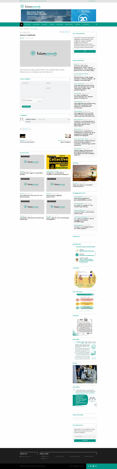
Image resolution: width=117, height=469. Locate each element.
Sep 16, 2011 (29, 140)
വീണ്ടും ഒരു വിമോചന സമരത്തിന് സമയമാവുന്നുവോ (82, 185)
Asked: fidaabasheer (79, 84)
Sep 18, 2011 (68, 140)
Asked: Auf (76, 64)
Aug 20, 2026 (86, 93)
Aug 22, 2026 (84, 64)
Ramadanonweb (69, 24)
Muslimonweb (59, 24)
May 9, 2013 (56, 216)
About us (44, 458)
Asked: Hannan (77, 93)
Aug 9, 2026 (92, 139)
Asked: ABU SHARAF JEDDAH (81, 74)
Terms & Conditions (74, 466)
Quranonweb (27, 24)
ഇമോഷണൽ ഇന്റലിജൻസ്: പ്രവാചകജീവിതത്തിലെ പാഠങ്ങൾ (83, 199)
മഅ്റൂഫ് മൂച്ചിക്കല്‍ (78, 197)
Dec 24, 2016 (63, 171)
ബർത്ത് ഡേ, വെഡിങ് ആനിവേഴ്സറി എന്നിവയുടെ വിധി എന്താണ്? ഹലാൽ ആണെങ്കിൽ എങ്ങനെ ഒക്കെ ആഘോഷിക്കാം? (84, 124)
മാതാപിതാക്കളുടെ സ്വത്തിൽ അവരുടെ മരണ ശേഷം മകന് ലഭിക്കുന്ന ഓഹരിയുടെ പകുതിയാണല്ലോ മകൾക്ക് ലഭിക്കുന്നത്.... (84, 143)
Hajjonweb (77, 24)
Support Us (45, 456)
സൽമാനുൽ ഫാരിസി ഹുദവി (80, 217)
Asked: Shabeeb (78, 102)
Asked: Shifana (77, 129)
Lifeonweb (51, 24)
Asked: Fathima (78, 149)
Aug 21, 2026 (89, 83)
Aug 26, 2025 (92, 217)
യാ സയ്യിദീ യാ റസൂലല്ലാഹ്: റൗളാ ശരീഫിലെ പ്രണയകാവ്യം (83, 206)
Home (21, 28)
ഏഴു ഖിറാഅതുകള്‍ (65, 142)
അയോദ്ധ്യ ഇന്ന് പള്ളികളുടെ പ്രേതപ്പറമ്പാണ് (54, 196)
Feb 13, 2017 (30, 193)
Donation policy (89, 456)
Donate (82, 466)
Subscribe (85, 440)
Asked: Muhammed (78, 119)
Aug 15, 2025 (82, 183)
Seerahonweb (36, 24)
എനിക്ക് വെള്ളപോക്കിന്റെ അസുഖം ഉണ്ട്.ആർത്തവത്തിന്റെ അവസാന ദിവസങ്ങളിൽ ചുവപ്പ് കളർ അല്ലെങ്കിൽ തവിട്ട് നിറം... (84, 153)
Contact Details (75, 456)
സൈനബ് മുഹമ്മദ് (78, 203)
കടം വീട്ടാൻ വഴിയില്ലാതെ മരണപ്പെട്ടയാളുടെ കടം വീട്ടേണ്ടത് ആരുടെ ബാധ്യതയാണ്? (83, 97)
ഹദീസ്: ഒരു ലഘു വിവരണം (27, 142)
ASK (85, 51)
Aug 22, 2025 (87, 225)
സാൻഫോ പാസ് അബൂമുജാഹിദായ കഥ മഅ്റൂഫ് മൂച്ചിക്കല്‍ (83, 227)
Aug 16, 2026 (87, 101)
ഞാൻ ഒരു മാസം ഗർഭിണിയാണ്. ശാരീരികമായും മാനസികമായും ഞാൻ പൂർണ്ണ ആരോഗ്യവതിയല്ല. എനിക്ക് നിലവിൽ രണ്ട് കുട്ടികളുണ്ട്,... (84, 133)
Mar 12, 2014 (56, 193)
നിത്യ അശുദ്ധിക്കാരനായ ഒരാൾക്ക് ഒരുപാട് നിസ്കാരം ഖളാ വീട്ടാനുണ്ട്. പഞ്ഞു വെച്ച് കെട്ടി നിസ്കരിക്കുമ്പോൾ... (84, 115)
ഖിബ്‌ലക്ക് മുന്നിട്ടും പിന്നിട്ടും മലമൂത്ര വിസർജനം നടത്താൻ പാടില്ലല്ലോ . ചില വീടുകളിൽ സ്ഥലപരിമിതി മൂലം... (84, 79)
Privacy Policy (60, 456)
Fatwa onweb (85, 24)
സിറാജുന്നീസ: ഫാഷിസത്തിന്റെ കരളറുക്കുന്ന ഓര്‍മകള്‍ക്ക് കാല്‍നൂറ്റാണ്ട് (57, 173)
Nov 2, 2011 (29, 171)
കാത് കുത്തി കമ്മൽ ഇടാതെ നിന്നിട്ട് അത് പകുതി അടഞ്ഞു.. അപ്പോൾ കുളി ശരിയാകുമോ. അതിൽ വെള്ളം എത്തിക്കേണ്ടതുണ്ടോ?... (84, 88)
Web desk (22, 38)
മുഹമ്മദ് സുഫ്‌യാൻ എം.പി (80, 210)
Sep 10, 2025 (88, 203)
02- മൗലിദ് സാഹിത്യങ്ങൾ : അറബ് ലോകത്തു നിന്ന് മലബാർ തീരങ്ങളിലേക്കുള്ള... (84, 220)
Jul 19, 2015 (29, 216)
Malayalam (93, 1)
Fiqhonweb (44, 24)
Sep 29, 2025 (87, 196)
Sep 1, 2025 (91, 210)
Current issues (27, 28)
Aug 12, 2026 (86, 129)
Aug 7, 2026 (86, 148)
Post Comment (26, 106)
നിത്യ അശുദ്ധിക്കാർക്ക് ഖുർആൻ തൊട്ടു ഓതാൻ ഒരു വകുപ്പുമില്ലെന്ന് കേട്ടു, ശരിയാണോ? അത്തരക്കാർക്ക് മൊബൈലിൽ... (84, 106)
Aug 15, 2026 (88, 119)
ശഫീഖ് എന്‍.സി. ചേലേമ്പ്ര (52, 171)
